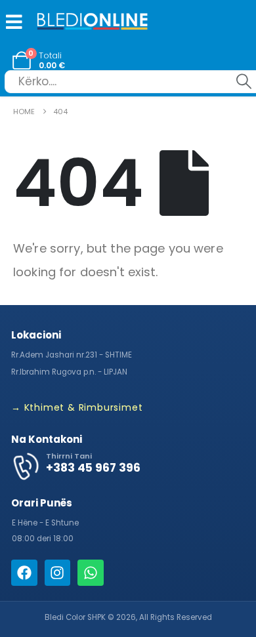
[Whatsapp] (90, 573)
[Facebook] (24, 573)
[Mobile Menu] (11, 21)
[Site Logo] (92, 22)
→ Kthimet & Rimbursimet (76, 407)
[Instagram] (58, 573)
